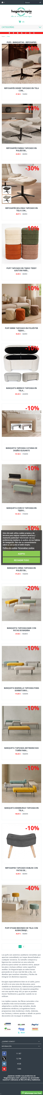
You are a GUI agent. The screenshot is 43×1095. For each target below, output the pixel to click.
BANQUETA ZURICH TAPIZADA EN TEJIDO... (22, 509)
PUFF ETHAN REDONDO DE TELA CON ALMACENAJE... (21, 929)
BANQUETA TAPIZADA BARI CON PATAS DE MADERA (21, 629)
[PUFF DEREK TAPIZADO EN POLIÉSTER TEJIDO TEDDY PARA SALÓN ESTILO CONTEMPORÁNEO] (21, 304)
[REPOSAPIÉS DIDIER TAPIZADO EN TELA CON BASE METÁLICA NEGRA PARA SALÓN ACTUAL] (21, 64)
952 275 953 (26, 1080)
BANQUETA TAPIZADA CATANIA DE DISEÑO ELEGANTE (21, 449)
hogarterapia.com (11, 1078)
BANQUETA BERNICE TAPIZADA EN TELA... (21, 389)
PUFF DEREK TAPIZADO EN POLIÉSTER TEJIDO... (21, 329)
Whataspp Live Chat (32, 1093)
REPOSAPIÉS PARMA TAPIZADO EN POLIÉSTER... (21, 149)
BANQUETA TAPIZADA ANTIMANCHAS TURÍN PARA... (21, 749)
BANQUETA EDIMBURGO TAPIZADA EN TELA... (21, 809)
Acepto (21, 554)
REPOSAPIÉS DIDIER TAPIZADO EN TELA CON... (21, 89)
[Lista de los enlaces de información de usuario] (3, 2)
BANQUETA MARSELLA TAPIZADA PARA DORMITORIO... (21, 689)
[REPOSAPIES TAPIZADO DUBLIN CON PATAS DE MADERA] (21, 844)
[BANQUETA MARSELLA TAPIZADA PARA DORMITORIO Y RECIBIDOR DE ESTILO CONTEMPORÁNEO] (21, 664)
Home (3, 36)
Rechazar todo (21, 560)
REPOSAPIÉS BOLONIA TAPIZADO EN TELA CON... (21, 209)
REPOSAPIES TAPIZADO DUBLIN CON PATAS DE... (21, 869)
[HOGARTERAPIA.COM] (21, 12)
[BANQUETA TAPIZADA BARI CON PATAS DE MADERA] (21, 604)
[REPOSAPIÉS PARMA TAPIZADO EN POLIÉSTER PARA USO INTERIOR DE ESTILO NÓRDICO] (21, 124)
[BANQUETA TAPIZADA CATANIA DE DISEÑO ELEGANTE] (21, 424)
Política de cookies (10, 548)
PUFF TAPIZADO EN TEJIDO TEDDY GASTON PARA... (21, 269)
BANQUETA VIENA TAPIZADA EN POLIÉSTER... (21, 569)
